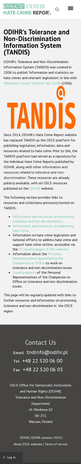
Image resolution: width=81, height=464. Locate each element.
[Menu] (70, 8)
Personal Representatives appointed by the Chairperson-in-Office (38, 258)
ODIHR (34, 188)
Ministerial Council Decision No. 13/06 (32, 83)
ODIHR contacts (41, 438)
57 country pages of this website (43, 249)
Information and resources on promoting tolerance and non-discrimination (43, 218)
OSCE (57, 438)
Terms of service (56, 444)
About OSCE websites (28, 444)
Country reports (24, 272)
